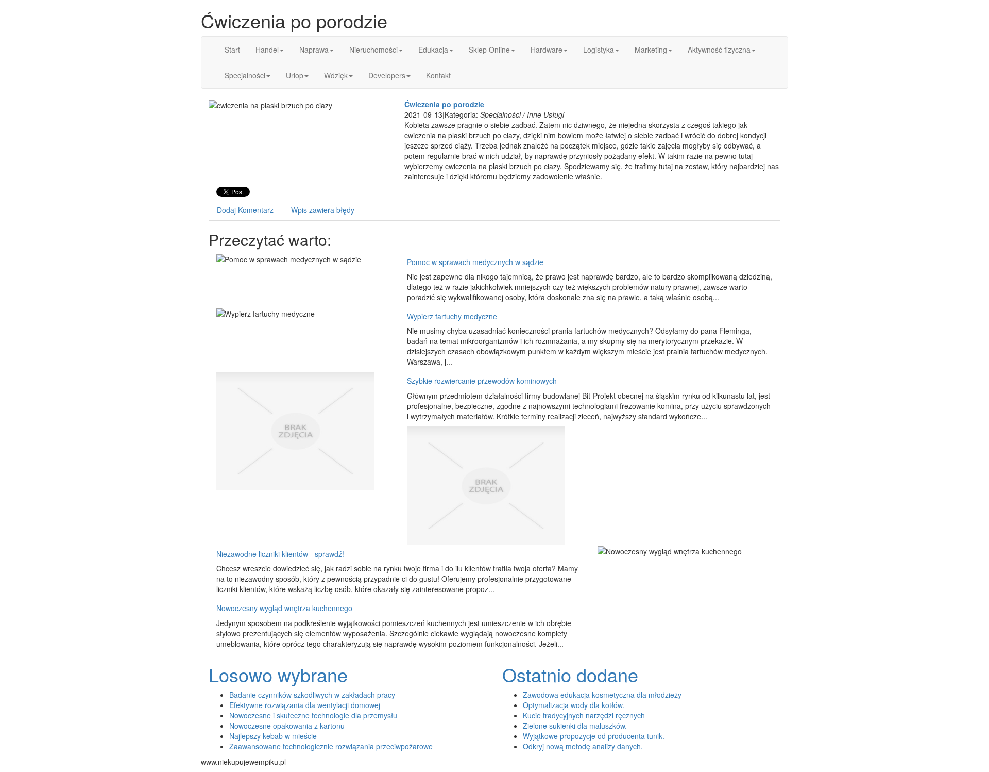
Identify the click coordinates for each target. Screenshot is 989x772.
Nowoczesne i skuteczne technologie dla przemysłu (313, 715)
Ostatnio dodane (570, 674)
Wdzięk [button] (336, 75)
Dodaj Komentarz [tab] (245, 210)
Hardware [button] (546, 49)
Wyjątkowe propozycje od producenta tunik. (593, 736)
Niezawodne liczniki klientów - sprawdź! (280, 554)
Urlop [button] (294, 75)
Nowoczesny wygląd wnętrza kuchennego (284, 608)
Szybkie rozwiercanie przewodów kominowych (482, 380)
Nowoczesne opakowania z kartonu (287, 725)
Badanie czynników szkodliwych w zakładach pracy (312, 694)
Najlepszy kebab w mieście (273, 736)
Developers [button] (386, 75)
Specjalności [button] (245, 75)
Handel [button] (267, 49)
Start (232, 49)
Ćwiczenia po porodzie (444, 104)
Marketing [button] (651, 49)
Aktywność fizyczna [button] (719, 49)
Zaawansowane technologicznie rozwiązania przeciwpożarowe (331, 746)
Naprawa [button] (314, 49)
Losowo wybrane (278, 674)
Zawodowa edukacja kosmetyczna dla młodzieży (602, 694)
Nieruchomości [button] (373, 49)
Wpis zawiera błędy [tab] (322, 210)
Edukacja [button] (433, 49)
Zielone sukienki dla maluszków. (575, 725)
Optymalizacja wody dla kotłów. (573, 705)
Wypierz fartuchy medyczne (452, 316)
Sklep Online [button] (489, 49)
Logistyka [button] (598, 49)
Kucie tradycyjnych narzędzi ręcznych (584, 715)
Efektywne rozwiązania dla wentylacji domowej (304, 705)
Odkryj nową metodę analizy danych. (583, 746)
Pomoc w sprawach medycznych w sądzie (475, 262)
